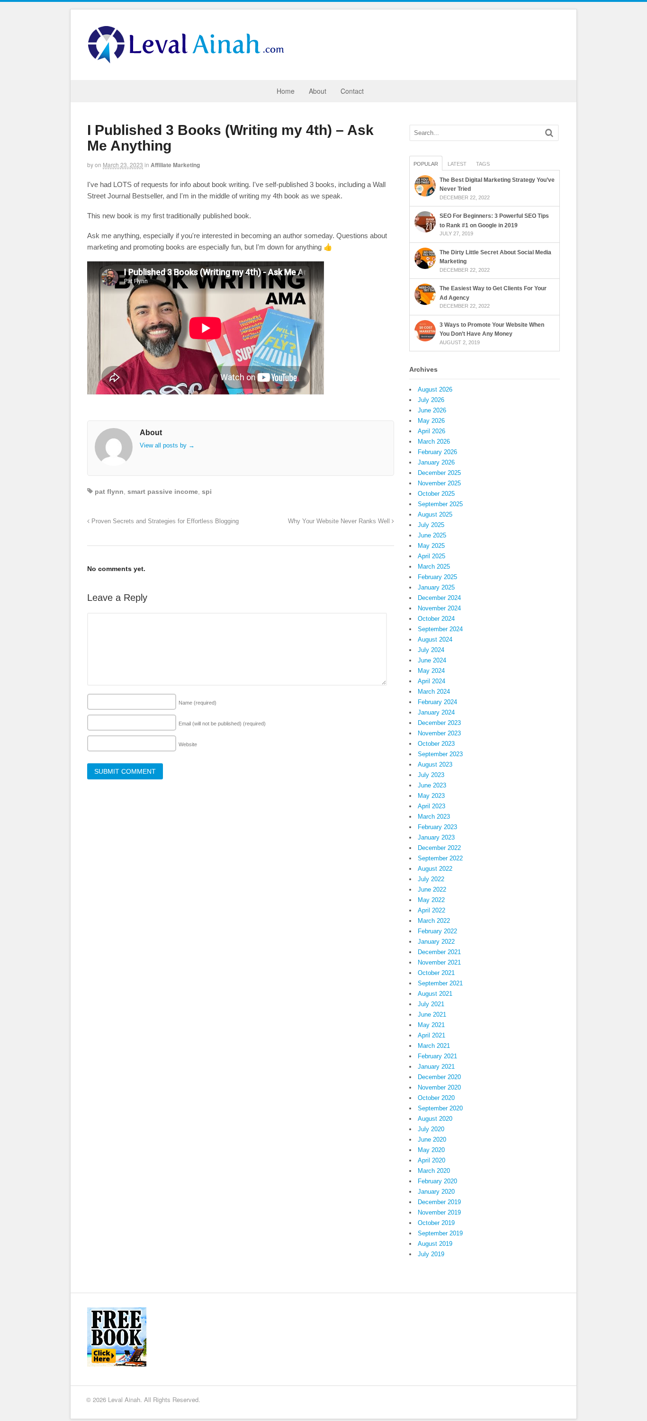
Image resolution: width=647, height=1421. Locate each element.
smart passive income (162, 491)
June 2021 (432, 1014)
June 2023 (432, 785)
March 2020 (434, 1170)
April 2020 (431, 1160)
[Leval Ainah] (189, 60)
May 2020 (431, 1149)
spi (207, 491)
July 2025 (431, 524)
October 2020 (436, 1097)
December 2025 (439, 472)
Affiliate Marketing (175, 165)
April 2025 (431, 556)
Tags (483, 164)
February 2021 (437, 1056)
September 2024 (440, 629)
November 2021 (439, 962)
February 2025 (437, 577)
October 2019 (436, 1222)
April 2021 (431, 1035)
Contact (352, 91)
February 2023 (437, 827)
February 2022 (437, 931)
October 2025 (436, 493)
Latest (457, 164)
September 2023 (440, 754)
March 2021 (434, 1045)
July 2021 (431, 1004)
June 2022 (432, 889)
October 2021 (436, 972)
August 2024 (435, 639)
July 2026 (431, 399)
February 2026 (437, 452)
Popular (425, 164)
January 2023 (436, 837)
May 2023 (431, 795)
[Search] (549, 132)
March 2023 (434, 816)
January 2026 (436, 462)
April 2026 (431, 431)
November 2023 (439, 733)
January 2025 (436, 587)
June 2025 (432, 535)
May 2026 (431, 420)
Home (286, 91)
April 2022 (431, 910)
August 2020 (435, 1118)
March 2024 (434, 691)
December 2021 (439, 952)
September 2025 (440, 504)
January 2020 (436, 1191)
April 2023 (431, 806)
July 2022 (431, 879)
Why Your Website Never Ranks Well (340, 521)
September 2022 (440, 858)
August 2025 (435, 514)
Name (197, 703)
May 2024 (431, 670)
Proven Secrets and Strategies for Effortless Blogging (164, 521)
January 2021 (436, 1066)
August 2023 (435, 764)
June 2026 (432, 410)
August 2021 (435, 993)
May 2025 (431, 545)
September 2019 (440, 1233)
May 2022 (431, 899)
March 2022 (434, 920)
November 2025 (439, 483)
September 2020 (440, 1108)
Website (188, 744)
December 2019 (439, 1202)
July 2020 (431, 1129)
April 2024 (431, 681)
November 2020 (439, 1087)
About (317, 91)
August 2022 (435, 868)
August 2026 (435, 389)
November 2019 (439, 1212)
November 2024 (439, 608)
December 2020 (439, 1077)
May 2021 (431, 1024)
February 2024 (437, 702)
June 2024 (432, 660)
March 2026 (434, 441)
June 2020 (432, 1139)
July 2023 (431, 774)
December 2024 (439, 597)
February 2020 (437, 1181)
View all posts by (167, 445)
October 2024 (436, 618)
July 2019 (431, 1254)
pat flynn (109, 491)
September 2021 (440, 983)
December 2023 (439, 722)
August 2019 (435, 1243)
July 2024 (431, 649)
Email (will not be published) (222, 723)
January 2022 (436, 941)
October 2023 (436, 743)
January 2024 (436, 712)
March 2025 (434, 566)
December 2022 (439, 847)
